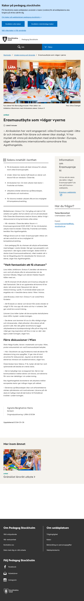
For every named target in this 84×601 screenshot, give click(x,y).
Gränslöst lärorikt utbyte (18, 476)
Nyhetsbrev (13, 573)
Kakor (49, 539)
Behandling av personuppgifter (59, 545)
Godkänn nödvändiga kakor (42, 24)
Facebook (12, 567)
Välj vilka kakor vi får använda (14, 30)
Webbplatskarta (53, 550)
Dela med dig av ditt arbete (15, 550)
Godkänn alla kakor (13, 24)
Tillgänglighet (52, 534)
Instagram (12, 580)
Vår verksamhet (10, 539)
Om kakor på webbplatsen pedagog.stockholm (21, 17)
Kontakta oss (9, 545)
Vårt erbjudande (10, 534)
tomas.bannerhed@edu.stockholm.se (64, 224)
